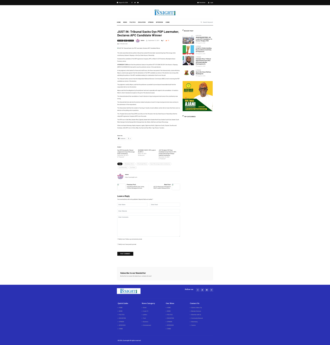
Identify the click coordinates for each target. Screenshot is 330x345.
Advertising (194, 321)
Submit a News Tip (196, 307)
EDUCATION (141, 22)
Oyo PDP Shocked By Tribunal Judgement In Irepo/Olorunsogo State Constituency (126, 151)
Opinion (199, 46)
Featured (120, 40)
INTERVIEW (159, 22)
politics (131, 40)
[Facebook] (132, 2)
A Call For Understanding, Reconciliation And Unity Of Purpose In (204, 49)
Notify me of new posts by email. (127, 244)
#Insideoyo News (129, 164)
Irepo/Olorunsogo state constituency (160, 164)
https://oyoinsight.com (131, 177)
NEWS (125, 22)
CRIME (168, 22)
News (125, 40)
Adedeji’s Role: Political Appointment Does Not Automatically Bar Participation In (203, 61)
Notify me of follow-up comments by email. (130, 239)
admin (142, 40)
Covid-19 (145, 311)
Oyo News (132, 167)
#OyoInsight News (142, 164)
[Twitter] (135, 2)
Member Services (196, 311)
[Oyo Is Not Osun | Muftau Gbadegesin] (188, 73)
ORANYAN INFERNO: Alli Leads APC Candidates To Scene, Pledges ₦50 (204, 39)
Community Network (197, 318)
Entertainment (147, 325)
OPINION (150, 22)
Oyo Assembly (123, 167)
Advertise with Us (196, 314)
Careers (193, 325)
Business (145, 321)
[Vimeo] (211, 290)
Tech (144, 318)
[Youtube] (137, 2)
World (144, 307)
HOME (119, 22)
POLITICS (133, 22)
